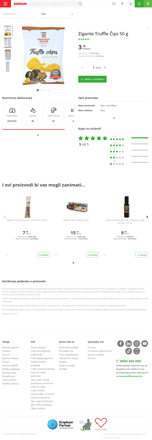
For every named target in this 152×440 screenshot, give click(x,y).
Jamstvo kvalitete (96, 354)
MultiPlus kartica (10, 383)
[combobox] (39, 4)
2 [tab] (41, 90)
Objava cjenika (38, 408)
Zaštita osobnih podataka (38, 363)
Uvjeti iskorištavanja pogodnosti (40, 352)
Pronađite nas (66, 350)
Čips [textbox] (43, 14)
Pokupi (5, 361)
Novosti (91, 358)
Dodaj (44, 255)
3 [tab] (45, 90)
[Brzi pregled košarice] (148, 3)
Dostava (6, 350)
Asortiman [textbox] (35, 4)
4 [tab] (49, 90)
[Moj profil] (130, 3)
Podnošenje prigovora (42, 358)
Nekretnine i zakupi (68, 358)
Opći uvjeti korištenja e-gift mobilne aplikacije (42, 403)
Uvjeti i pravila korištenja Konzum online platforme (43, 372)
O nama (92, 347)
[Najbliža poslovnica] (122, 3)
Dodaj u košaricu (94, 79)
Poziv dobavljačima (68, 354)
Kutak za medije (67, 365)
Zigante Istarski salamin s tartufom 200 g (27, 220)
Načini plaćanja (38, 347)
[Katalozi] (113, 3)
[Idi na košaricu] (139, 3)
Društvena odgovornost (100, 350)
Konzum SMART (10, 365)
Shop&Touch (8, 376)
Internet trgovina (10, 347)
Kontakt (63, 369)
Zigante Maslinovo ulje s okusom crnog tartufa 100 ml (125, 221)
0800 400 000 (130, 361)
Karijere (63, 361)
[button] (73, 263)
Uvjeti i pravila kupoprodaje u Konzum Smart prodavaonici (42, 394)
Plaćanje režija (9, 372)
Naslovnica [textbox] (10, 14)
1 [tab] (38, 90)
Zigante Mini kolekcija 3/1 (76, 220)
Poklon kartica (9, 379)
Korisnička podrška (68, 347)
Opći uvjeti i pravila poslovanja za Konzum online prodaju (42, 383)
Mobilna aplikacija (11, 369)
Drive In (6, 354)
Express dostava (10, 358)
